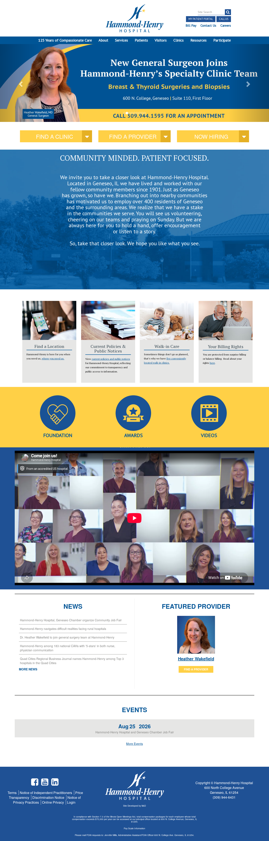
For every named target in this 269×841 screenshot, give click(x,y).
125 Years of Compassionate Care (65, 40)
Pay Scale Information (134, 828)
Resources (198, 40)
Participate (222, 40)
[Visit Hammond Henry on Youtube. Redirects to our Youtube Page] (45, 783)
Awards (133, 435)
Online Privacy (53, 802)
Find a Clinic (54, 136)
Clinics (178, 40)
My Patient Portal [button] (201, 19)
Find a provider (133, 136)
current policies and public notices (111, 358)
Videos (209, 435)
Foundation (57, 435)
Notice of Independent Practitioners (46, 792)
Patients (141, 40)
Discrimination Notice (48, 797)
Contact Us (208, 25)
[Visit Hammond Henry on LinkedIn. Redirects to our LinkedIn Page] (54, 783)
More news (28, 669)
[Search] (228, 12)
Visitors (161, 40)
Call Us (223, 19)
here (212, 362)
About (103, 40)
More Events (134, 744)
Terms (12, 792)
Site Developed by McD (134, 805)
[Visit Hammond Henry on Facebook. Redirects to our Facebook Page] (35, 783)
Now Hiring (211, 136)
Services (121, 40)
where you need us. (53, 358)
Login (71, 802)
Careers (225, 25)
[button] (20, 83)
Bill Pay (191, 25)
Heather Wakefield (196, 659)
